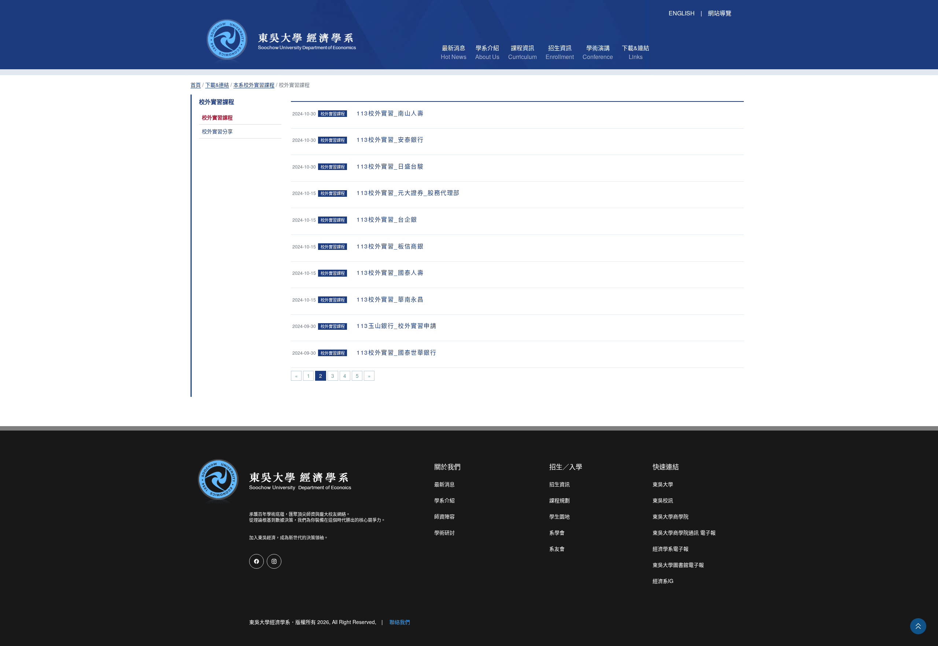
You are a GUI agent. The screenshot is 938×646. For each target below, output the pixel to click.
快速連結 (666, 466)
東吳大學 (663, 484)
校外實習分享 (217, 131)
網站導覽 (719, 13)
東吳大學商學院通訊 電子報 (684, 532)
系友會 (557, 548)
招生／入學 (565, 466)
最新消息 (444, 484)
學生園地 (559, 516)
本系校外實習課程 (253, 84)
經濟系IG (663, 580)
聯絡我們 (399, 621)
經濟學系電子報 (670, 548)
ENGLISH (682, 13)
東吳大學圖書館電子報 (678, 564)
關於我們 (447, 466)
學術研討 (444, 532)
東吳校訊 (663, 500)
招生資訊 (559, 484)
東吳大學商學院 (670, 516)
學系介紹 (444, 500)
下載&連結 (217, 84)
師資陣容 (444, 516)
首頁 (196, 84)
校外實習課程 (217, 117)
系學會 (557, 532)
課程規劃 (559, 500)
